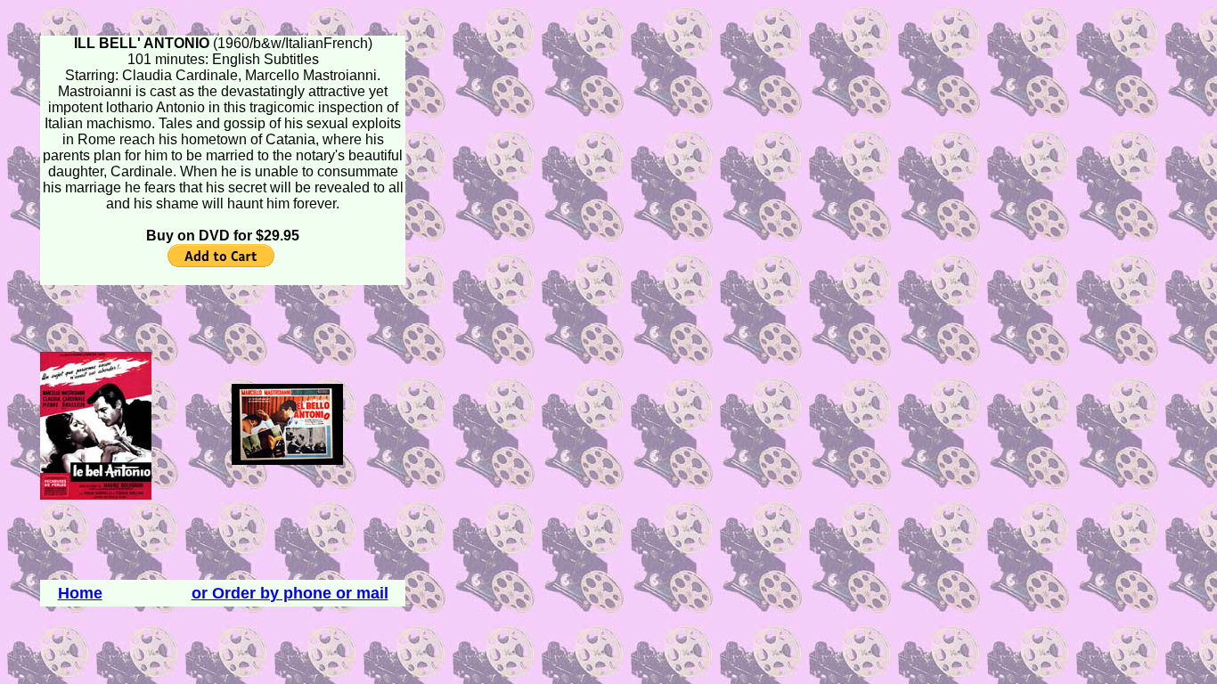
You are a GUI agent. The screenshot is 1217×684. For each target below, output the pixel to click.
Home (80, 593)
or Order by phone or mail (290, 593)
